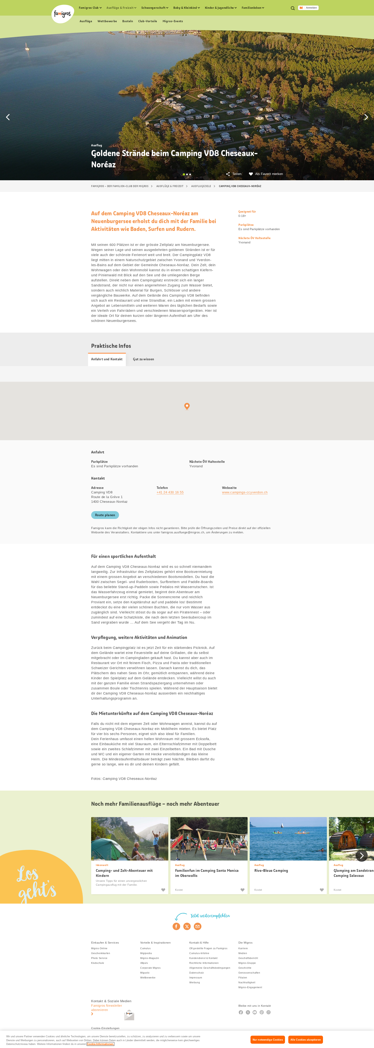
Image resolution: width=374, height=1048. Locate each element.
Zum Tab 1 (184, 174)
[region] (187, 1039)
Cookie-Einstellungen (105, 1028)
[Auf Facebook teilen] (176, 926)
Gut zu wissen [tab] (143, 359)
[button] (8, 117)
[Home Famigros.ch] (62, 14)
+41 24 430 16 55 (170, 492)
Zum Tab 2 (187, 174)
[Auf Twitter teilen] (187, 926)
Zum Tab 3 (190, 174)
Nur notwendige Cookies (268, 1039)
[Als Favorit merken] (164, 890)
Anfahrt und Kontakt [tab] (107, 359)
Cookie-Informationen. (100, 1044)
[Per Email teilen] (197, 926)
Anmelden (311, 7)
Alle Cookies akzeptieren (305, 1039)
